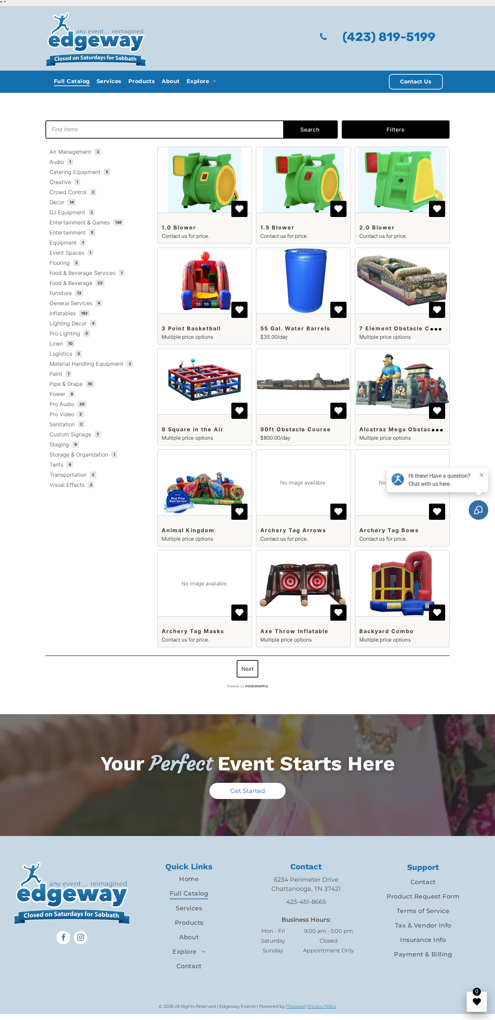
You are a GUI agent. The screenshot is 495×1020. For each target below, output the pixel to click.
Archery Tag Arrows (293, 530)
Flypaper (295, 1006)
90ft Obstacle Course (295, 429)
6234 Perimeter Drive (306, 879)
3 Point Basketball (191, 328)
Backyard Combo (386, 631)
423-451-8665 (306, 902)
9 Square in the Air (193, 429)
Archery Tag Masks (193, 631)
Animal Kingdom (188, 530)
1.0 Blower (179, 227)
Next (247, 668)
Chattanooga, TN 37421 (306, 889)
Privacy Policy (321, 1006)
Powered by (247, 686)
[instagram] (80, 938)
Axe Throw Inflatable (294, 631)
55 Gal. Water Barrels (295, 328)
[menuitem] (72, 81)
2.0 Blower (377, 227)
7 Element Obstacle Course (404, 328)
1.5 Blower (277, 227)
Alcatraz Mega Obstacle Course (411, 429)
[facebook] (63, 938)
